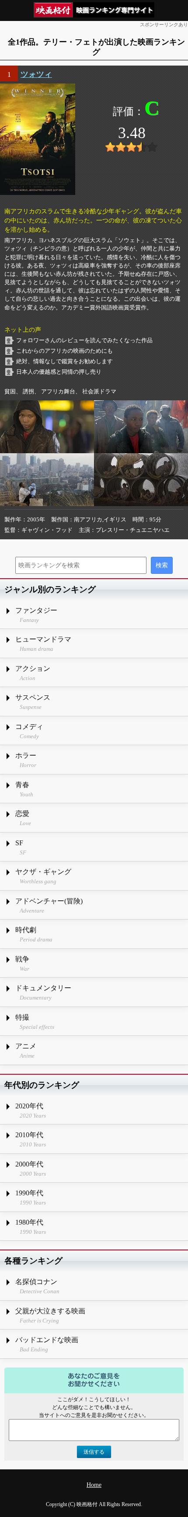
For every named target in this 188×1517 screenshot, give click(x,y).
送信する (94, 1452)
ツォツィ (36, 74)
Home (94, 1485)
